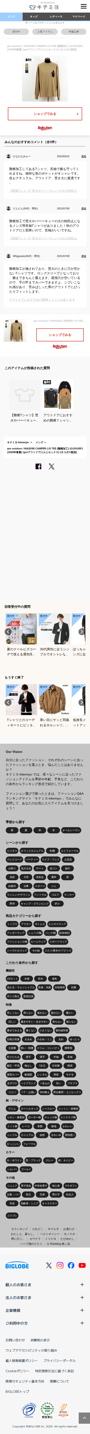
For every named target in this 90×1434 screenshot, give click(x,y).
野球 (12, 903)
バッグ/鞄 (50, 933)
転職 (52, 850)
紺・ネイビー (65, 1160)
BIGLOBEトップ (17, 1391)
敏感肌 (28, 1074)
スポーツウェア (58, 941)
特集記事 (74, 31)
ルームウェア (38, 941)
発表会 (40, 877)
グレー (49, 1160)
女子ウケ (12, 1083)
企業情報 (13, 1310)
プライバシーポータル (59, 1360)
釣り (57, 903)
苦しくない (13, 1012)
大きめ (28, 1039)
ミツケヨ (50, 1238)
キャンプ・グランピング (35, 903)
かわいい (68, 1126)
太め (60, 1039)
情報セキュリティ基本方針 (25, 1381)
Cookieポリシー (18, 1371)
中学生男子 (41, 1185)
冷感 (26, 978)
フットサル (40, 894)
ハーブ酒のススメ (31, 1243)
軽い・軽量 (27, 1048)
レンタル (42, 1074)
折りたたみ (13, 1057)
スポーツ (40, 886)
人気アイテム (45, 31)
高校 (12, 877)
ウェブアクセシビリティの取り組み (31, 1350)
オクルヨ (53, 1229)
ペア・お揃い (28, 1092)
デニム (12, 1108)
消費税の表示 (40, 1340)
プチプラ (72, 1083)
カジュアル (27, 1135)
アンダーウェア (16, 933)
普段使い (70, 1135)
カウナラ (35, 1238)
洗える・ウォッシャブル (21, 987)
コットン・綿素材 (68, 1108)
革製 (39, 1126)
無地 (53, 1126)
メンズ (11, 16)
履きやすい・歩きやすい (35, 1021)
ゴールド (26, 1169)
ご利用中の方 (17, 1323)
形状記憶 (28, 996)
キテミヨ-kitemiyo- (18, 442)
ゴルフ (55, 894)
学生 (12, 1203)
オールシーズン (71, 830)
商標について (59, 1381)
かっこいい (13, 1143)
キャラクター (49, 1203)
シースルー (48, 1108)
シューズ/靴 (35, 933)
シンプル (12, 1135)
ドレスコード (14, 859)
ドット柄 (12, 1126)
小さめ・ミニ (44, 1039)
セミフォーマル (70, 850)
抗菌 (73, 987)
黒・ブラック (33, 1160)
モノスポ (69, 1234)
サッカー (69, 894)
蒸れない (42, 1012)
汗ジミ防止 (13, 996)
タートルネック (30, 1108)
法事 (26, 886)
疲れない (56, 1012)
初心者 (56, 1185)
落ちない (57, 1021)
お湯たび (68, 1229)
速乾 (54, 978)
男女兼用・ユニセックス (67, 1092)
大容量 (12, 1048)
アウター (26, 924)
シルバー (12, 1169)
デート (40, 868)
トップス (12, 924)
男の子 (56, 1194)
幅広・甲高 (13, 1065)
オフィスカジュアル (32, 850)
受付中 (16, 31)
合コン (53, 868)
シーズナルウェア (17, 950)
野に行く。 (18, 1238)
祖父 (28, 1194)
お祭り (12, 868)
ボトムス (40, 924)
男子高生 (26, 1185)
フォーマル (29, 1143)
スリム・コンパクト (48, 1048)
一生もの (45, 1083)
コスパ (12, 1092)
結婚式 (12, 886)
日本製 (56, 1065)
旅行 (67, 868)
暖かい (70, 1012)
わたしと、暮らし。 (23, 1234)
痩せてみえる (14, 1030)
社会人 (70, 1194)
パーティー (32, 859)
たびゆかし (67, 1238)
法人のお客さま (18, 1297)
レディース (56, 16)
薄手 (42, 1057)
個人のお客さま (18, 1284)
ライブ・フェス (51, 859)
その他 (36, 950)
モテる (70, 1074)
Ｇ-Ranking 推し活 (58, 1243)
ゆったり (75, 1039)
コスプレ (12, 1215)
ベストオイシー (50, 1234)
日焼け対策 (13, 1039)
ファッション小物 (17, 941)
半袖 (56, 1057)
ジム (53, 886)
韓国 (69, 1065)
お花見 (68, 859)
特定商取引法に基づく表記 (54, 1371)
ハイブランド (28, 1083)
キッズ (34, 16)
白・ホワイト (14, 1160)
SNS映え (45, 1092)
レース (26, 1126)
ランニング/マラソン (18, 894)
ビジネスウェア (57, 924)
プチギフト (71, 1185)
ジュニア (12, 1185)
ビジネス (12, 850)
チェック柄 (50, 1117)
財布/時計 (64, 933)
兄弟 (42, 1194)
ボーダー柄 (34, 1117)
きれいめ (56, 1135)
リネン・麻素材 (16, 1117)
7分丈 (42, 1065)
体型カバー (13, 1074)
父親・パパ (13, 1194)
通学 (53, 877)
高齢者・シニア (30, 1203)
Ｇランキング (19, 1229)
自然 (42, 1135)
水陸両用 (60, 987)
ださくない (45, 1030)
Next (81, 631)
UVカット (12, 978)
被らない (71, 1021)
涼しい (12, 1021)
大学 (26, 877)
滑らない (28, 1012)
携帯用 (68, 1048)
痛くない (31, 1030)
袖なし (28, 1065)
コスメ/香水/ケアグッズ (58, 950)
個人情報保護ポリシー (22, 1360)
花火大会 (26, 868)
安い (58, 1083)
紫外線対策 (62, 1030)
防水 (40, 978)
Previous (8, 631)
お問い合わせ (15, 1340)
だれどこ (37, 1229)
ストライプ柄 (68, 1117)
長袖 (69, 1057)
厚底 (56, 1074)
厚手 (28, 1057)
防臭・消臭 (44, 987)
